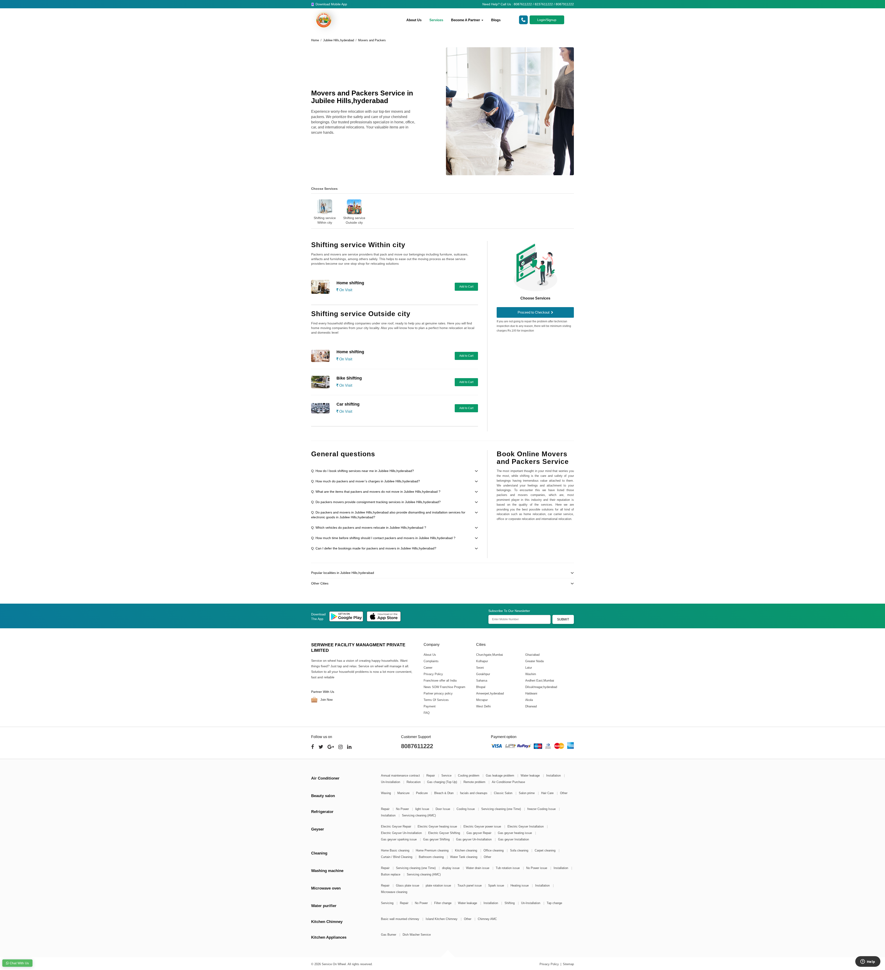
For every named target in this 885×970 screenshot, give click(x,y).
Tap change (554, 903)
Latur (528, 667)
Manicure (403, 793)
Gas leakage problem (500, 775)
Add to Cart (466, 286)
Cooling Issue (466, 809)
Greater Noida (534, 661)
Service (446, 775)
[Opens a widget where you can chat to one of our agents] (867, 962)
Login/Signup (546, 20)
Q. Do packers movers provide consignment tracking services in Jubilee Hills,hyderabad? (376, 502)
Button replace (391, 874)
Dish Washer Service (417, 934)
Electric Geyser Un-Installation (402, 833)
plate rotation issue (439, 885)
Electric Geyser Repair (396, 826)
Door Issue (443, 809)
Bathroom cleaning (432, 857)
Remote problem (474, 782)
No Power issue (537, 868)
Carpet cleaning (545, 850)
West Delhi (483, 706)
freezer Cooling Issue (542, 809)
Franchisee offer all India (440, 680)
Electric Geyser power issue (482, 826)
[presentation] (305, 209)
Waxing (386, 793)
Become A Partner (466, 20)
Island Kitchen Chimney (442, 919)
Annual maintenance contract (401, 775)
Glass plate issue (408, 885)
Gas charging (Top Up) (442, 782)
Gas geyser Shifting (437, 839)
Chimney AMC (487, 919)
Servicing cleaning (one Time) (501, 809)
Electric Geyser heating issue (438, 826)
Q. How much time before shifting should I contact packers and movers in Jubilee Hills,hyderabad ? (383, 538)
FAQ (427, 712)
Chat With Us (19, 963)
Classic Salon (503, 793)
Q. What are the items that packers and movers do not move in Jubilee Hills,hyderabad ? (375, 491)
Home (315, 40)
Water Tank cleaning (464, 857)
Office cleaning (494, 850)
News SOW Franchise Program (444, 686)
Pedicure (422, 793)
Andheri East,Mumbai (539, 680)
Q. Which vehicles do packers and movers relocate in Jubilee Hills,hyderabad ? (368, 527)
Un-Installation (391, 782)
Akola (529, 699)
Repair (431, 775)
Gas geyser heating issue (515, 833)
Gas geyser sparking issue (399, 839)
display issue (451, 868)
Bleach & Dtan (444, 793)
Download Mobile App (331, 4)
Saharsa (481, 680)
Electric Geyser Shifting (444, 833)
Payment (430, 706)
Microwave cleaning (394, 892)
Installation (554, 775)
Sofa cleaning (519, 850)
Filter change (443, 903)
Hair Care (548, 793)
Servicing (387, 903)
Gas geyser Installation (513, 839)
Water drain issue (478, 868)
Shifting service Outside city (354, 220)
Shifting (510, 903)
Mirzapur (481, 699)
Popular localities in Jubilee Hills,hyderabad (342, 573)
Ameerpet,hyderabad (490, 693)
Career (428, 667)
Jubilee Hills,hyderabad (338, 40)
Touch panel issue (470, 885)
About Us (414, 20)
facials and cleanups (474, 793)
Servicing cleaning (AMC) (419, 815)
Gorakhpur (483, 674)
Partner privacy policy (438, 693)
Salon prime (527, 793)
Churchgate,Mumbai (489, 654)
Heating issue (520, 885)
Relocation (414, 782)
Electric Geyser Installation (526, 826)
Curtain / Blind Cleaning (397, 857)
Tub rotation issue (508, 868)
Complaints (431, 661)
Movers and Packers (372, 40)
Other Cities (319, 583)
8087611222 (417, 746)
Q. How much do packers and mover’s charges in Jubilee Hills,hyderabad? (365, 481)
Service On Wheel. (334, 964)
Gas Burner (389, 934)
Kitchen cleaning (466, 850)
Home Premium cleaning (432, 850)
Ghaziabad (532, 654)
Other (563, 793)
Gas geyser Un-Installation (474, 839)
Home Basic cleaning (395, 850)
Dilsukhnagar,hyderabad (541, 686)
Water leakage (531, 775)
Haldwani (531, 693)
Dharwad (531, 706)
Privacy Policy (433, 674)
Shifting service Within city (325, 220)
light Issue (422, 809)
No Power (403, 809)
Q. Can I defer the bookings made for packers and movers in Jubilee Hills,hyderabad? (373, 548)
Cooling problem (469, 775)
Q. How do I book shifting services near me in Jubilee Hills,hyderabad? (362, 471)
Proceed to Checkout (534, 312)
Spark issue (496, 885)
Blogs (496, 20)
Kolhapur (482, 661)
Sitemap (568, 964)
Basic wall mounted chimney (400, 919)
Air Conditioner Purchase (508, 782)
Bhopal (480, 686)
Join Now (326, 699)
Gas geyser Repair (479, 833)
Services (436, 20)
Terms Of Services (436, 699)
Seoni (480, 667)
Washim (530, 674)
